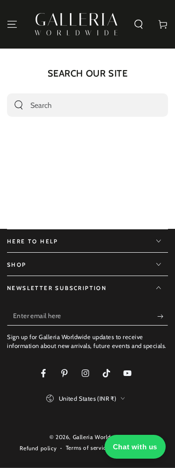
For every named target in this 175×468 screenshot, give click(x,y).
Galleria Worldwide (98, 436)
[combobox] (77, 105)
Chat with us (135, 447)
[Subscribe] (162, 316)
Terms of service (87, 447)
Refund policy (38, 448)
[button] (138, 24)
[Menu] (12, 24)
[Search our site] (18, 105)
